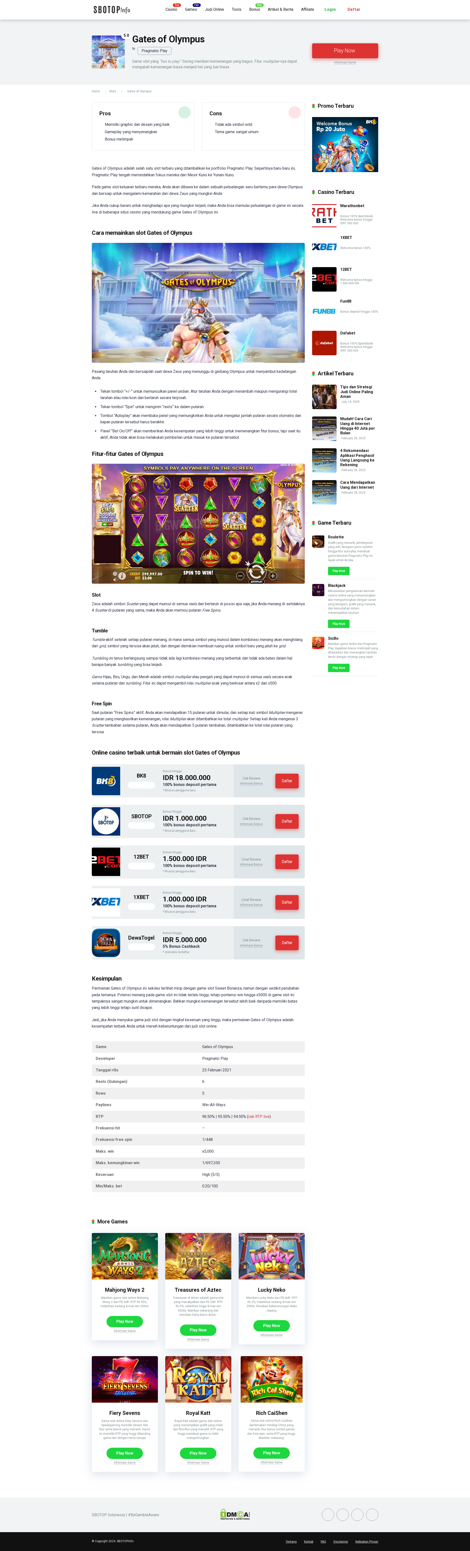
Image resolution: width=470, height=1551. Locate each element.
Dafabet (347, 333)
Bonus (254, 9)
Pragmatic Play (154, 50)
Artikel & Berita (280, 9)
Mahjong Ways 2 (124, 1290)
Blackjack (337, 585)
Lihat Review (251, 859)
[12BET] (106, 874)
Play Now (344, 50)
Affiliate (307, 9)
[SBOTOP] (106, 834)
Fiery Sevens (124, 1413)
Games (191, 9)
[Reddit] (357, 1515)
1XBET (141, 897)
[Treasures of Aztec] (198, 1278)
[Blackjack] (318, 594)
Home (96, 91)
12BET (141, 857)
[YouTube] (343, 1515)
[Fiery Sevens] (125, 1401)
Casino (171, 9)
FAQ (323, 1541)
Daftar (354, 9)
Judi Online (214, 9)
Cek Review (251, 778)
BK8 (141, 776)
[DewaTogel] (106, 955)
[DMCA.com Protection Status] (235, 1518)
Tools (236, 9)
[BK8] (106, 794)
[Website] (372, 1515)
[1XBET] (106, 915)
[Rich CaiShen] (272, 1401)
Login (330, 9)
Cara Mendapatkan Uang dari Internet (357, 484)
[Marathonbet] (324, 226)
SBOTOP (141, 816)
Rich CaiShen (271, 1413)
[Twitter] (328, 1515)
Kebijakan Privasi (366, 1541)
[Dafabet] (324, 354)
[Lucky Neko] (272, 1278)
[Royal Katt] (198, 1401)
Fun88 (345, 301)
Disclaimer (340, 1541)
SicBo (333, 638)
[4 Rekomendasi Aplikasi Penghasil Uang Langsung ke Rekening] (324, 471)
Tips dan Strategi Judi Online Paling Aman (356, 392)
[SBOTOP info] (111, 8)
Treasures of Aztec (198, 1290)
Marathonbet (352, 205)
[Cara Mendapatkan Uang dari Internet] (324, 503)
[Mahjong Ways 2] (125, 1278)
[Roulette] (318, 546)
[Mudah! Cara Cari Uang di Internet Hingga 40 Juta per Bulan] (324, 439)
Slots (112, 91)
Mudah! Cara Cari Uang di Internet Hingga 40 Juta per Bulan (357, 425)
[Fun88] (324, 322)
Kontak (308, 1541)
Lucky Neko (271, 1290)
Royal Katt (198, 1413)
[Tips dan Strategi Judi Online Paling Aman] (324, 407)
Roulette (336, 537)
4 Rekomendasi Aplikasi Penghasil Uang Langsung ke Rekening (357, 457)
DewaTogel (141, 938)
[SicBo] (318, 647)
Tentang (291, 1541)
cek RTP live (259, 1116)
